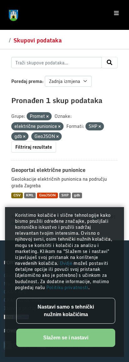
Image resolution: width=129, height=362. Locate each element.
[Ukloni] (47, 116)
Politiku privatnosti (67, 287)
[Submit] (109, 62)
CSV (17, 195)
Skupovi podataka (37, 40)
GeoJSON (47, 195)
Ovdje (67, 263)
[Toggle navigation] (116, 13)
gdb (77, 195)
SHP (65, 195)
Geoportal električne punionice (48, 170)
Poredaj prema (26, 81)
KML (30, 195)
